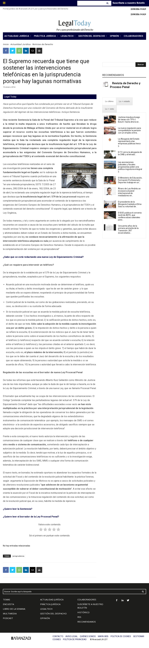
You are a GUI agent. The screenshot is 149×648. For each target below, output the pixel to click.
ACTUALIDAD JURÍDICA (51, 599)
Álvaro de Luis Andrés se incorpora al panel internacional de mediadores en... (129, 192)
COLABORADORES (86, 599)
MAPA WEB (103, 636)
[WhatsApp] (19, 51)
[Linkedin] (26, 51)
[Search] (107, 3)
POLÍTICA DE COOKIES (121, 636)
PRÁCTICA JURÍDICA (50, 604)
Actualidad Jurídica (20, 44)
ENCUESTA (8, 604)
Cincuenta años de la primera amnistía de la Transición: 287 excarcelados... (128, 229)
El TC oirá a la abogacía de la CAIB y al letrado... (130, 153)
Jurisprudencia (18, 556)
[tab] (109, 101)
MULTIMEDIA (10, 613)
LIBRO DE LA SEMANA (14, 608)
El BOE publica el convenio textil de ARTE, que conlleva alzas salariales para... (130, 216)
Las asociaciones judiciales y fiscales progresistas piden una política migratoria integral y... (130, 167)
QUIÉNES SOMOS (88, 636)
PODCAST (8, 618)
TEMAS (6, 599)
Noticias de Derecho (42, 44)
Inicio (6, 44)
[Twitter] (12, 51)
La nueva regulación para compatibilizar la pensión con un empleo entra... (129, 130)
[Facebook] (6, 51)
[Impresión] (39, 51)
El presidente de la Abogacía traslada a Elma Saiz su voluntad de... (129, 204)
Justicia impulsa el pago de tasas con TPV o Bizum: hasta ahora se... (129, 119)
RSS (79, 617)
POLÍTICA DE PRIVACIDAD (75, 639)
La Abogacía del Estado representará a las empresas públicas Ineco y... (129, 142)
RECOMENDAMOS (86, 621)
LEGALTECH (46, 608)
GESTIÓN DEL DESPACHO (53, 613)
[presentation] (109, 101)
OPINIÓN (45, 618)
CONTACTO (58, 636)
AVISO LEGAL (71, 636)
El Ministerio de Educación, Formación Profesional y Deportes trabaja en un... (130, 180)
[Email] (33, 51)
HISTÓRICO (83, 612)
